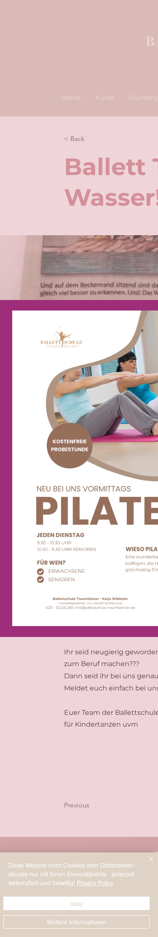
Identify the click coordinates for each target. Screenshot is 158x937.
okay (76, 903)
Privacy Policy (95, 883)
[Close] (146, 864)
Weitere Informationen (76, 922)
